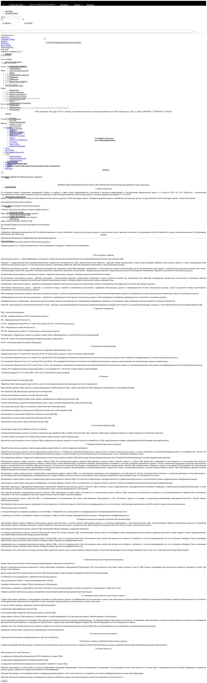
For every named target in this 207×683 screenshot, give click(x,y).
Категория (5, 43)
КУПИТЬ (105, 170)
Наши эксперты (15, 160)
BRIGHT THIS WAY (16, 128)
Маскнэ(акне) (14, 109)
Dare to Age (14, 144)
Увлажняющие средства (19, 75)
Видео (7, 80)
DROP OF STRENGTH (18, 140)
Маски (11, 73)
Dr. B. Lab (12, 120)
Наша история (15, 156)
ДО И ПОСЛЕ (10, 187)
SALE (7, 148)
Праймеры (13, 77)
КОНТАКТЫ (14, 219)
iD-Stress (13, 142)
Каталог (8, 54)
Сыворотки (13, 79)
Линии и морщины (16, 92)
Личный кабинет (11, 13)
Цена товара (6, 45)
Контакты (90, 5)
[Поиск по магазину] (194, 31)
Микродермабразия (17, 122)
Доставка (64, 5)
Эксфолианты (15, 68)
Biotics (12, 138)
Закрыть (4, 681)
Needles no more (15, 124)
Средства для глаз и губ (18, 71)
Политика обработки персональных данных (22, 98)
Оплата (77, 5)
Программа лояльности (15, 197)
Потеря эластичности (18, 94)
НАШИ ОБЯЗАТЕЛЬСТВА (19, 215)
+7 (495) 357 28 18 (15, 5)
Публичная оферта (12, 100)
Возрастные (14, 90)
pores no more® (15, 126)
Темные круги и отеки (17, 97)
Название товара (8, 39)
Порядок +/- (5, 37)
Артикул (4, 41)
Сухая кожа (14, 105)
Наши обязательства (17, 158)
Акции (7, 76)
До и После (9, 150)
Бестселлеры (10, 74)
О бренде (9, 78)
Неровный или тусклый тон (20, 103)
